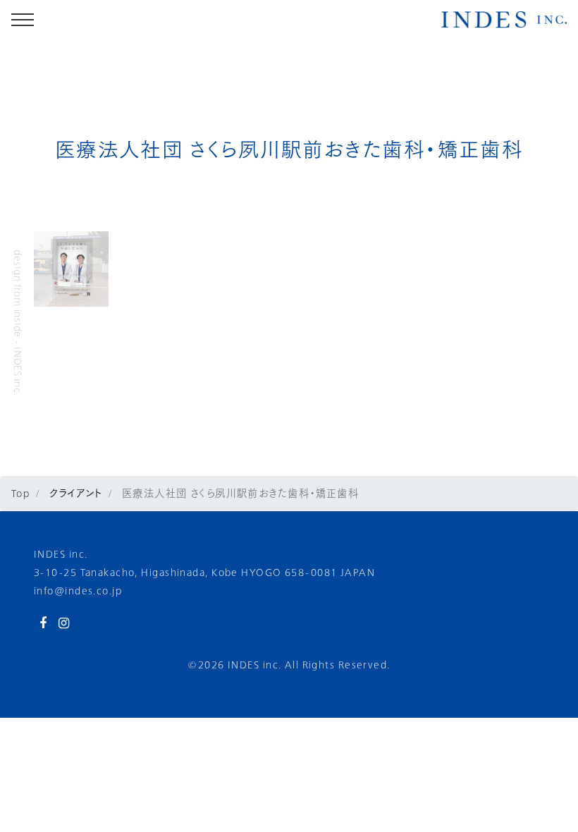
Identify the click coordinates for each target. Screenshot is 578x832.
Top (20, 493)
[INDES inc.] (504, 19)
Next (119, 269)
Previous (23, 269)
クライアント (74, 493)
